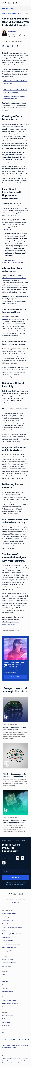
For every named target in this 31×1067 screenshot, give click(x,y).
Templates (5, 981)
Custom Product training (9, 962)
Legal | (4, 1045)
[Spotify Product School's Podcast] (22, 1039)
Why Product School (7, 1015)
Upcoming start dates (8, 951)
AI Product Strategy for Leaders (11, 944)
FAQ (3, 1032)
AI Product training (7, 959)
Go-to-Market (6, 937)
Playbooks (5, 985)
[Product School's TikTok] (11, 1039)
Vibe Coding (5, 917)
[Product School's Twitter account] (17, 1039)
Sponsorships (5, 1007)
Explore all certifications (9, 947)
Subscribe (15, 878)
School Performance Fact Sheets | (15, 1058)
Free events (5, 988)
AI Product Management (9, 913)
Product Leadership (7, 940)
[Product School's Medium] (19, 1039)
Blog (3, 974)
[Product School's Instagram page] (8, 1039)
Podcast (4, 978)
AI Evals (4, 930)
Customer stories (6, 966)
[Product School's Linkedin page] (5, 1039)
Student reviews (6, 1019)
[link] (12, 31)
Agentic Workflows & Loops (9, 923)
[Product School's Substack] (28, 1039)
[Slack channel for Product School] (3, 1039)
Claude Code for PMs (8, 920)
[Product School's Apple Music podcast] (25, 1039)
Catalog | (4, 1058)
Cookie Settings (12, 1047)
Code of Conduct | (11, 1045)
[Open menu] (27, 3)
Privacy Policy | (20, 1045)
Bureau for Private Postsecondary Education (12, 1062)
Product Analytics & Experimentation (12, 934)
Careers (4, 1029)
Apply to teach (6, 1025)
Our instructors (6, 1022)
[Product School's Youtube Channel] (14, 1039)
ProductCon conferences (9, 1000)
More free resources (7, 991)
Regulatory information (8, 1056)
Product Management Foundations (12, 927)
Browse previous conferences (10, 1003)
